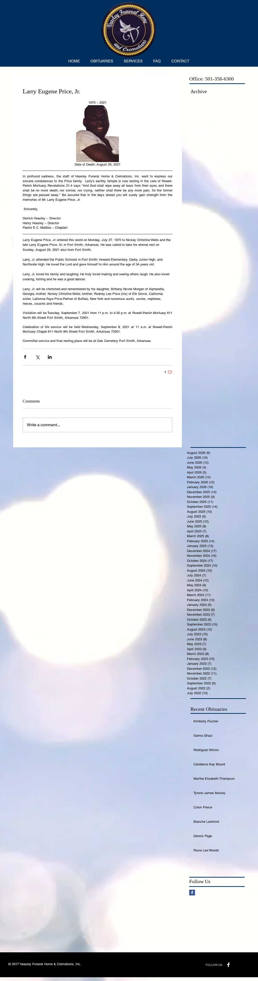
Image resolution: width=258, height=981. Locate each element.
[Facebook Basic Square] (192, 892)
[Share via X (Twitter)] (37, 357)
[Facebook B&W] (228, 965)
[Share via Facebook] (25, 357)
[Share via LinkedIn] (49, 357)
